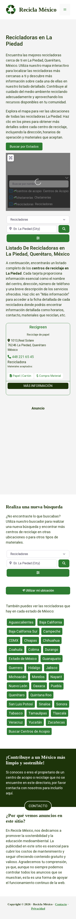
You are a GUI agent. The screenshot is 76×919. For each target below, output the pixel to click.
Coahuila (15, 649)
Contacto (61, 904)
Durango (51, 649)
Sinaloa (44, 704)
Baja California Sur (23, 631)
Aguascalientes (21, 622)
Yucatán (35, 722)
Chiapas (30, 640)
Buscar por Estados (24, 146)
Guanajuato (51, 659)
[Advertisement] (38, 451)
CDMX (13, 640)
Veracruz (16, 722)
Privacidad (38, 908)
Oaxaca (39, 686)
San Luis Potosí (21, 704)
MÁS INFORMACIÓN (38, 386)
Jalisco (51, 668)
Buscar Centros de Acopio (29, 731)
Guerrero (15, 668)
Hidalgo (34, 668)
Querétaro (17, 695)
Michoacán (17, 677)
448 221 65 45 (22, 357)
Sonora (61, 704)
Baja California (50, 622)
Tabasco (16, 713)
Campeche (51, 631)
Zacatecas (56, 722)
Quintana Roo (40, 695)
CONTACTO (38, 806)
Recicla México (38, 9)
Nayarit (56, 677)
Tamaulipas (37, 713)
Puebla (56, 686)
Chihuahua (51, 640)
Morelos (38, 677)
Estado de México (23, 659)
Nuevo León (18, 686)
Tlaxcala (59, 713)
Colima (33, 649)
